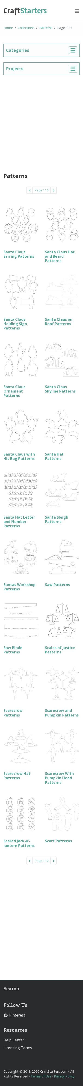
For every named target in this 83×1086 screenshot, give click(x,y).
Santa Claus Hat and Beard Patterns (60, 256)
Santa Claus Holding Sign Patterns (15, 324)
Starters (25, 11)
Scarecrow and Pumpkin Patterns (62, 712)
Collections (26, 28)
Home (8, 28)
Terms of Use (41, 1076)
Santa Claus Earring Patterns (18, 254)
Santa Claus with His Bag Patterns (19, 456)
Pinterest (16, 1015)
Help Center (13, 1040)
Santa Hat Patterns (54, 456)
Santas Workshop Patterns (19, 587)
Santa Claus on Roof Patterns (58, 321)
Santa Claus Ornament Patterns (14, 391)
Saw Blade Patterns (12, 650)
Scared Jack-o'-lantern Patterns (19, 843)
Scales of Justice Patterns (60, 650)
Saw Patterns (57, 584)
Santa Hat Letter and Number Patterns (19, 522)
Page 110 (42, 190)
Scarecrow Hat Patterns (16, 775)
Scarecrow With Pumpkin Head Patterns (59, 778)
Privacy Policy (64, 1076)
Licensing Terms (17, 1047)
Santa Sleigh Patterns (56, 519)
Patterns (45, 28)
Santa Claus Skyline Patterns (60, 389)
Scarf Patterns (58, 840)
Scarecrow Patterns (13, 712)
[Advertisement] (41, 122)
